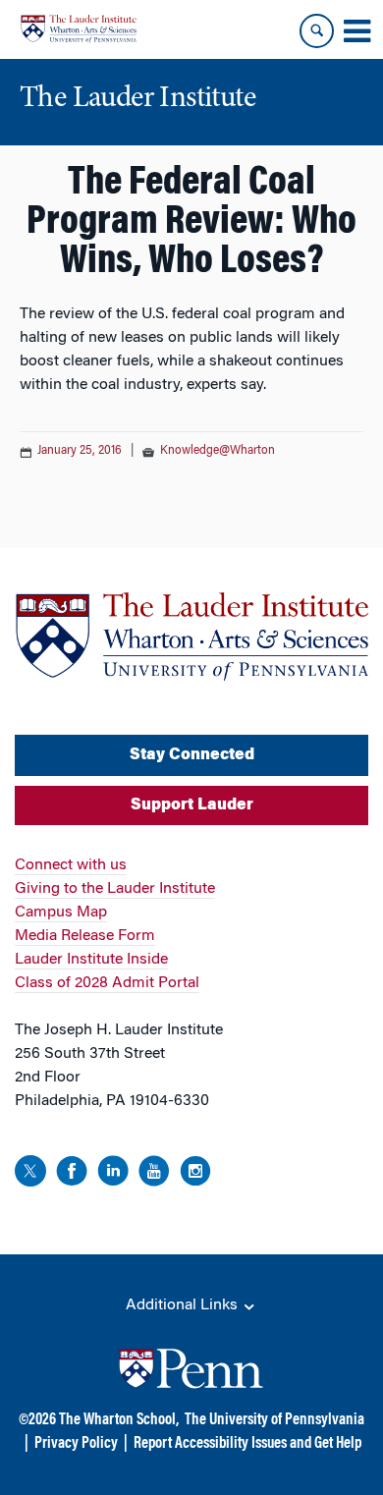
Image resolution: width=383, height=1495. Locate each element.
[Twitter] (30, 1174)
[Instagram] (195, 1174)
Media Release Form (85, 936)
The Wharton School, (119, 1420)
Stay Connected (192, 755)
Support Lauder (192, 805)
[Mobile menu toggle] (356, 31)
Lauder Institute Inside (91, 960)
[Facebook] (71, 1174)
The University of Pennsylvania (274, 1420)
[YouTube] (154, 1174)
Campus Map (61, 912)
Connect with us (71, 865)
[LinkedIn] (113, 1174)
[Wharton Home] (78, 29)
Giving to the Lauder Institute (115, 889)
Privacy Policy (76, 1444)
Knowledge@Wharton (217, 451)
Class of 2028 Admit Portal (107, 983)
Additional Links (184, 1305)
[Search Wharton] (317, 31)
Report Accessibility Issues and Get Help (247, 1444)
